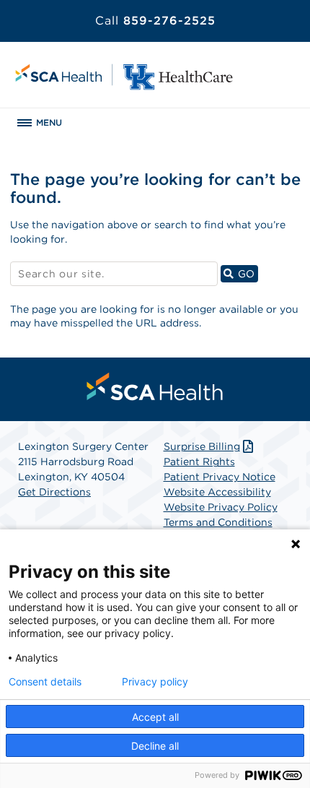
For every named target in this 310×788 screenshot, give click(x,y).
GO (246, 273)
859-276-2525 (155, 20)
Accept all (155, 717)
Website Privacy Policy (221, 507)
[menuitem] (155, 386)
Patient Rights (199, 461)
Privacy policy (155, 682)
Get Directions (54, 492)
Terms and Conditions (218, 522)
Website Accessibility (217, 492)
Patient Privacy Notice (219, 476)
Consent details (45, 682)
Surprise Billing (202, 446)
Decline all (155, 746)
